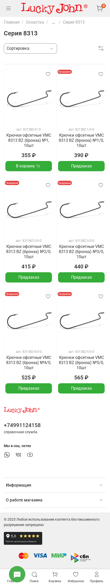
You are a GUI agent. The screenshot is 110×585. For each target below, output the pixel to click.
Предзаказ (81, 166)
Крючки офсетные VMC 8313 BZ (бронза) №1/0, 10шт (81, 140)
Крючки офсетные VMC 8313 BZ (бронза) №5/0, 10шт (81, 362)
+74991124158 (22, 425)
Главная (11, 22)
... (53, 22)
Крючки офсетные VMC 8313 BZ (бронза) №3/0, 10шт (81, 251)
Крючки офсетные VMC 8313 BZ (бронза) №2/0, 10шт (28, 251)
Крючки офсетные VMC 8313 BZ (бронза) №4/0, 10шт (28, 362)
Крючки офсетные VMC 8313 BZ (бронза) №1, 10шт (28, 140)
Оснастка (35, 22)
